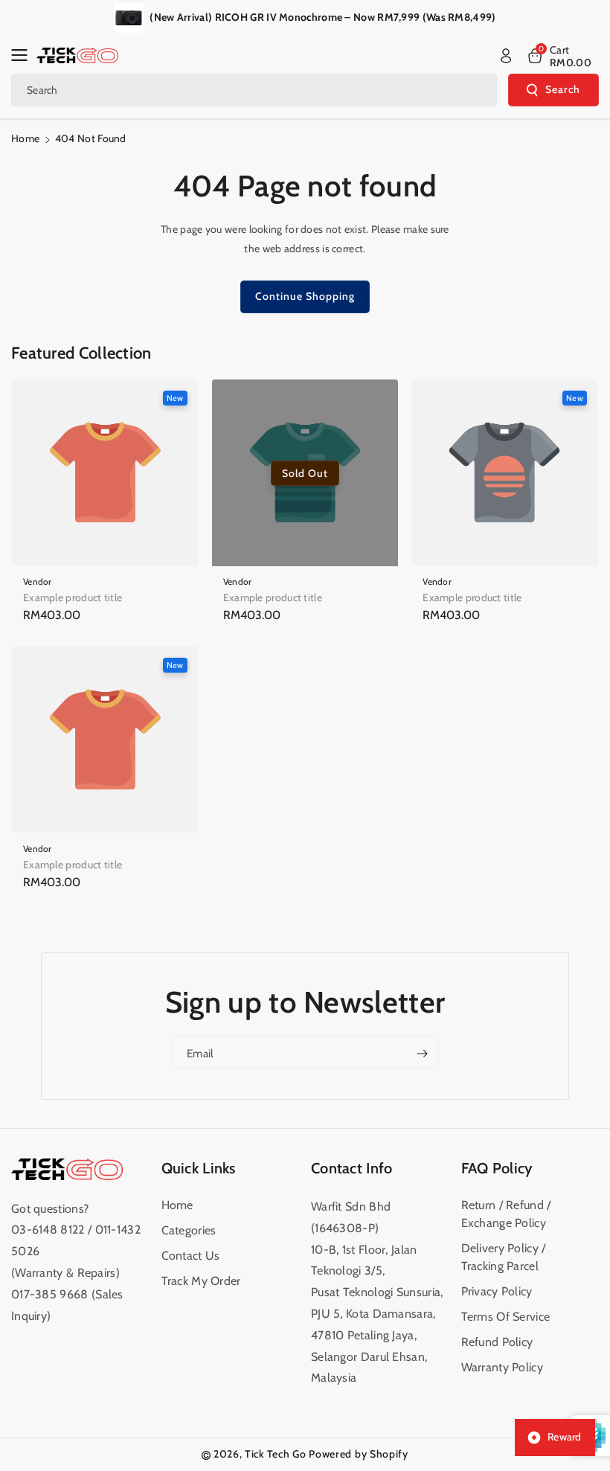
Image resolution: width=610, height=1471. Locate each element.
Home (25, 138)
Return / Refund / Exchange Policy (506, 1214)
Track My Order (201, 1281)
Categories (188, 1230)
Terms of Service (505, 1317)
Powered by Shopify (358, 1454)
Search (562, 89)
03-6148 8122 (49, 1229)
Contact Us (190, 1256)
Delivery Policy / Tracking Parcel (503, 1257)
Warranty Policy (502, 1367)
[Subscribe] (421, 1053)
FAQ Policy (497, 1168)
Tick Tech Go (275, 1454)
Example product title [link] (72, 597)
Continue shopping (305, 296)
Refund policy (497, 1342)
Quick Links (198, 1168)
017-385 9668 (50, 1294)
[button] (23, 55)
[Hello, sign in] (505, 55)
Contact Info (352, 1168)
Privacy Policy (497, 1291)
